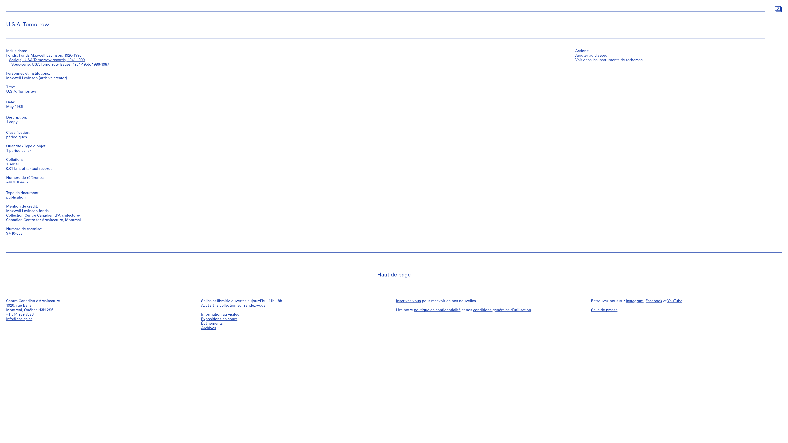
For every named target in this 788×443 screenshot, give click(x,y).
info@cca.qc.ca (19, 319)
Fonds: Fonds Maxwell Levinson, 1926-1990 (43, 56)
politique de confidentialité (437, 310)
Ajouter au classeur (592, 56)
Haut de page (394, 275)
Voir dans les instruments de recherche (609, 60)
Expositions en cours (219, 319)
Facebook (654, 301)
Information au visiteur (221, 315)
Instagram (635, 301)
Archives (208, 328)
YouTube (674, 301)
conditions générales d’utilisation (502, 310)
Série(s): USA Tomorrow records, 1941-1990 (47, 60)
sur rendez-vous (251, 306)
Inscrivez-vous (408, 301)
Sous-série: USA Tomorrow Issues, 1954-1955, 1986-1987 (60, 65)
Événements (212, 324)
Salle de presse (604, 310)
